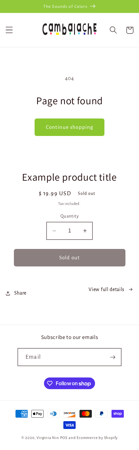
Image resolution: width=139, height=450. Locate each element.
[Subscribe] (112, 357)
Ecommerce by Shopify (97, 438)
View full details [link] (106, 289)
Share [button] (20, 293)
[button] (9, 30)
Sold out (69, 257)
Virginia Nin (48, 438)
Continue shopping (69, 127)
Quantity (69, 216)
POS (64, 438)
